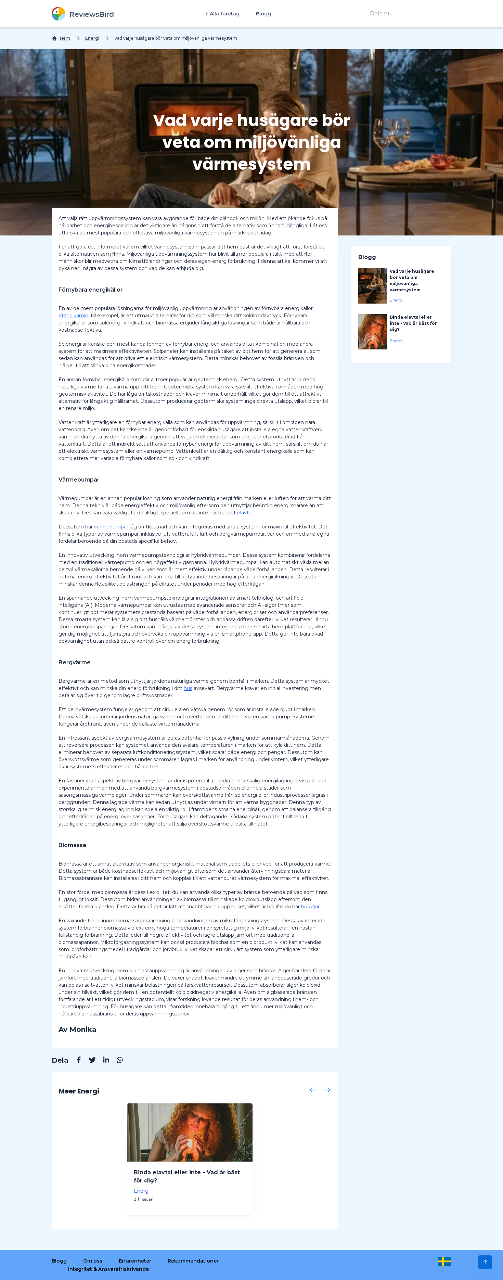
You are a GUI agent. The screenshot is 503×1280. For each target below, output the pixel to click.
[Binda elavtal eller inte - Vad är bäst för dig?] (190, 1132)
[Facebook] (75, 1061)
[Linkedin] (102, 1061)
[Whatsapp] (116, 1061)
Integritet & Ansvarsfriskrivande (108, 1269)
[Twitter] (89, 1061)
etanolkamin (73, 315)
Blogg (263, 14)
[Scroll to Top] (485, 1262)
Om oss (92, 1261)
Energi (92, 38)
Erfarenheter (135, 1261)
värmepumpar (111, 527)
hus (188, 688)
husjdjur (310, 907)
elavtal (245, 513)
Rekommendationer (193, 1261)
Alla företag (224, 14)
